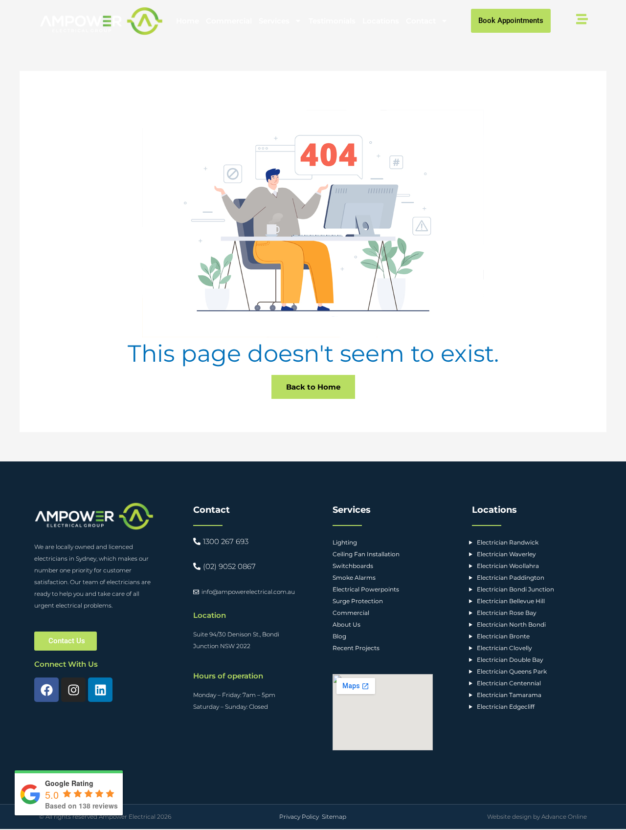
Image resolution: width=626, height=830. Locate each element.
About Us (346, 624)
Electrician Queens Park (512, 671)
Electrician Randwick (507, 542)
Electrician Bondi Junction (515, 589)
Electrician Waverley (506, 554)
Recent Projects (356, 648)
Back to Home (313, 387)
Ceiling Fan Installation (366, 554)
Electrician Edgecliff (506, 706)
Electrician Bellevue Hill (511, 601)
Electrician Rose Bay (507, 612)
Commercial (229, 20)
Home (187, 20)
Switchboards (353, 565)
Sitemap (334, 816)
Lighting (345, 542)
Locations (380, 20)
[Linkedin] (100, 689)
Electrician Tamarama (509, 695)
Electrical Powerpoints (366, 589)
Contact (421, 20)
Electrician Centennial (509, 683)
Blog (339, 636)
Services (274, 20)
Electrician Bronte (503, 636)
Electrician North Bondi (511, 624)
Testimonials (332, 20)
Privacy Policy (299, 816)
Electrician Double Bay (510, 659)
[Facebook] (46, 689)
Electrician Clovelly (504, 648)
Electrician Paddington (510, 577)
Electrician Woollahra (508, 565)
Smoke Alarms (354, 577)
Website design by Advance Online (537, 816)
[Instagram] (73, 689)
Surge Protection (358, 601)
